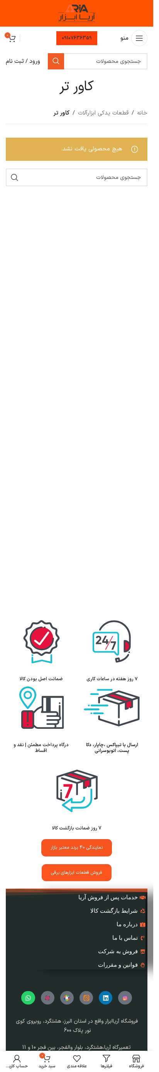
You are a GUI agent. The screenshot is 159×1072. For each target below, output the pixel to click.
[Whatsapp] (28, 998)
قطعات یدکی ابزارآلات (103, 113)
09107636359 (77, 38)
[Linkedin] (105, 998)
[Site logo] (76, 13)
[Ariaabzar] (47, 998)
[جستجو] (56, 61)
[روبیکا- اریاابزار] (67, 998)
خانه (142, 113)
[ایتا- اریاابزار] (86, 998)
